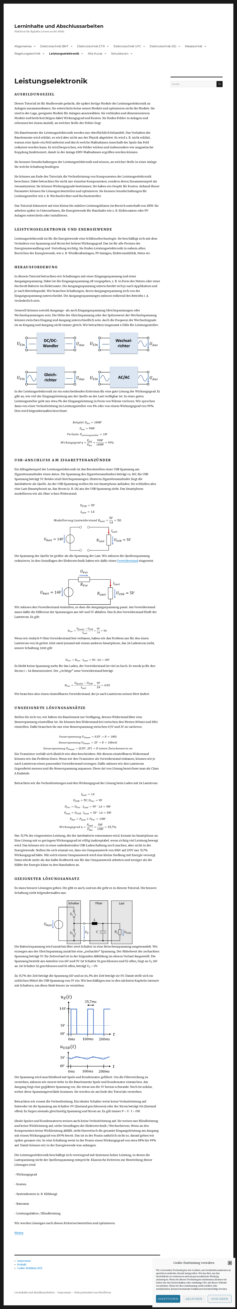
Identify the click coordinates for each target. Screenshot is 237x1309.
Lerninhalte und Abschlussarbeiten (58, 26)
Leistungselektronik (64, 53)
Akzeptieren (168, 1298)
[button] (230, 1263)
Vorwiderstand (127, 560)
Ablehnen (193, 1298)
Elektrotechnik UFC (127, 46)
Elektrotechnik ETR (91, 46)
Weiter (19, 1233)
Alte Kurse (95, 53)
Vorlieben (219, 1298)
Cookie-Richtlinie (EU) (29, 1268)
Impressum (24, 1260)
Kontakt (21, 1264)
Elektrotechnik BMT (54, 46)
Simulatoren (119, 53)
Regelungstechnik (27, 53)
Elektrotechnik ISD (163, 46)
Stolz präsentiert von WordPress (92, 1292)
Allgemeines (23, 46)
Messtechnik (193, 46)
